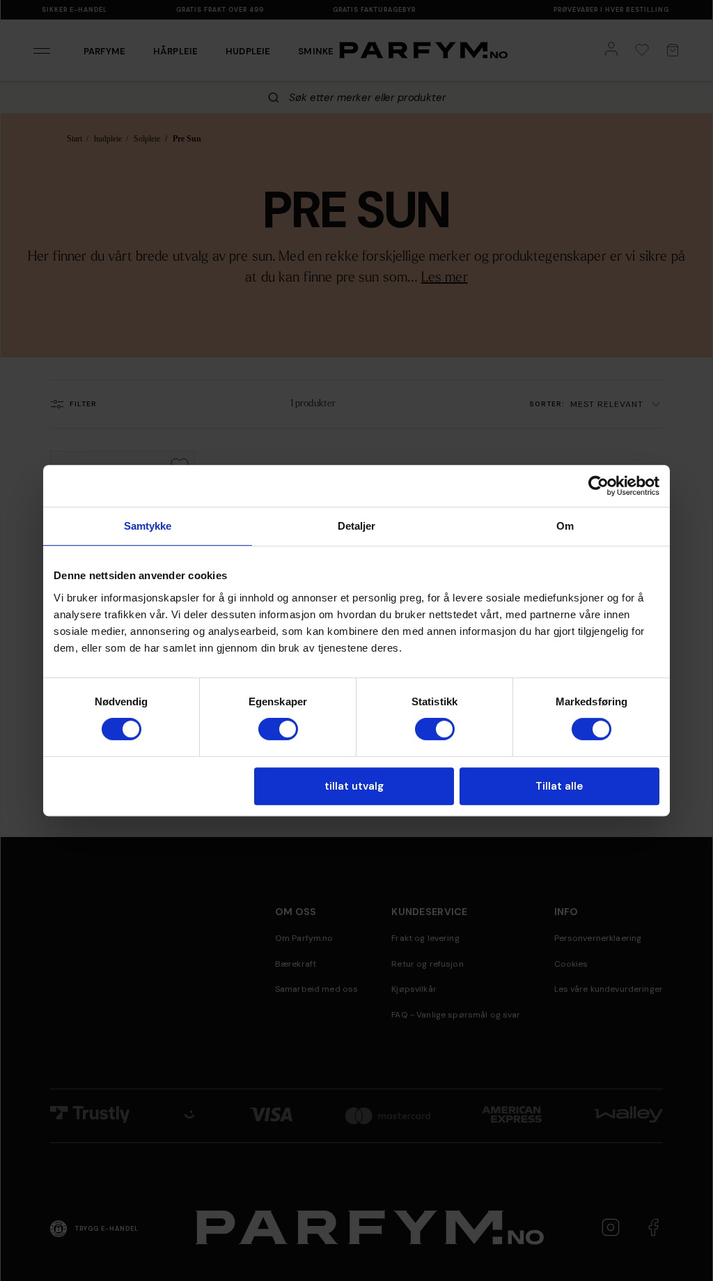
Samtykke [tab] (148, 526)
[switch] (278, 729)
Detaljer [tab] (357, 526)
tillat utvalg (354, 786)
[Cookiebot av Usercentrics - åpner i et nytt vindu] (598, 485)
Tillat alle (559, 786)
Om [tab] (565, 526)
